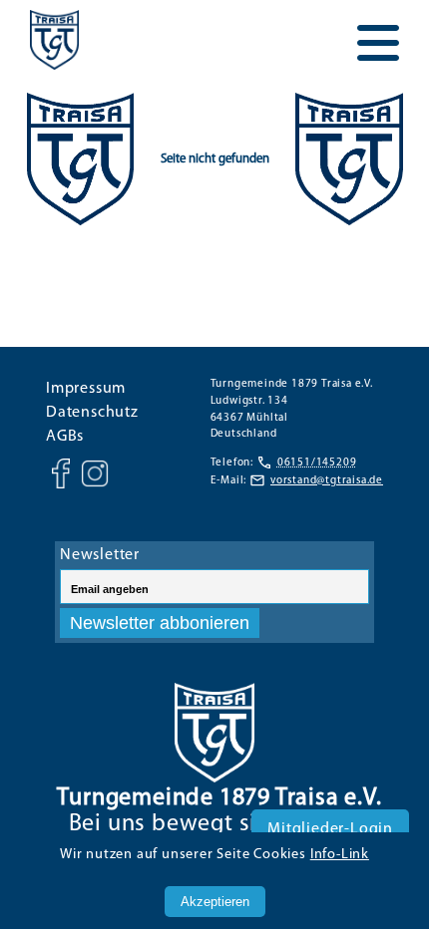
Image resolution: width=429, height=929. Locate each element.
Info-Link (339, 854)
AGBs (65, 437)
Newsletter (100, 555)
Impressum (86, 389)
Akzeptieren (215, 901)
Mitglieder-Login (330, 829)
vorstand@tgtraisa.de (326, 480)
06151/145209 (317, 463)
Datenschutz (92, 413)
